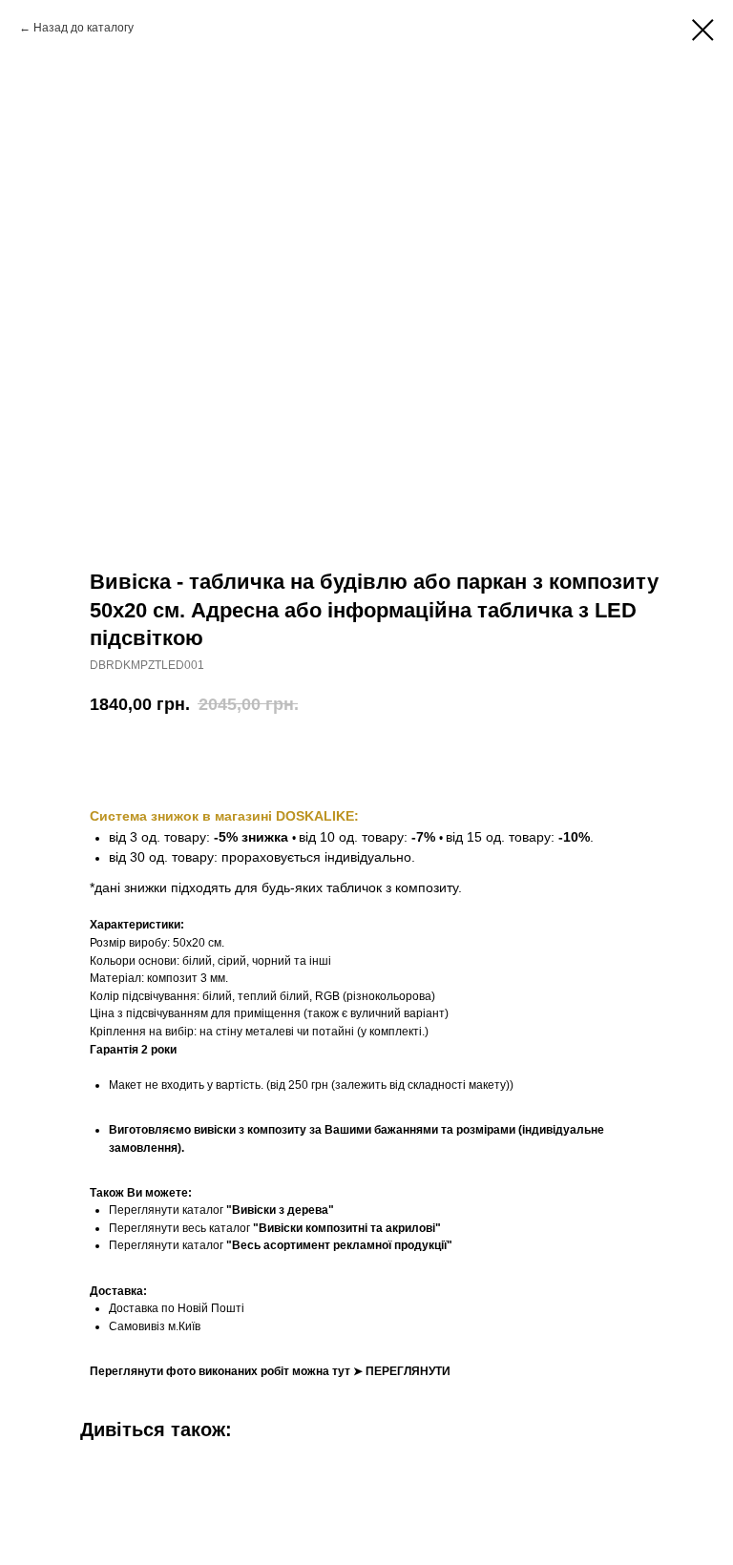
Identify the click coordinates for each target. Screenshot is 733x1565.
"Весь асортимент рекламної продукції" (339, 1245)
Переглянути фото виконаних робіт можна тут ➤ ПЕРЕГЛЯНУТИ (270, 1371)
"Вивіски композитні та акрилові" (347, 1228)
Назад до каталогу (83, 27)
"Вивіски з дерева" (280, 1210)
